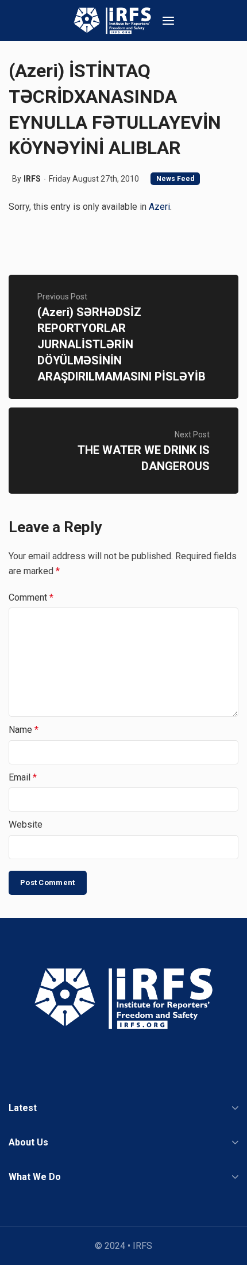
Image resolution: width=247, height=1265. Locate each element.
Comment (31, 597)
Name (23, 729)
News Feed (175, 179)
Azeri (159, 206)
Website (26, 824)
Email (23, 777)
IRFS (32, 178)
